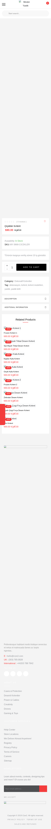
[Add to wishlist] (45, 221)
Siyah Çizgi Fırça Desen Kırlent (17, 410)
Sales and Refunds (25, 824)
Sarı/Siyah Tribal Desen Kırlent (16, 346)
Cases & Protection (13, 691)
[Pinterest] (3, 421)
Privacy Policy (10, 747)
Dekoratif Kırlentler (23, 281)
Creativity (8, 704)
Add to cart (31, 267)
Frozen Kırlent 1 (10, 333)
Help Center (9, 730)
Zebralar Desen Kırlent (13, 397)
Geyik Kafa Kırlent (11, 372)
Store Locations (11, 734)
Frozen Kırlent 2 (10, 384)
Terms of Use (34, 820)
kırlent (24, 285)
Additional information (16, 307)
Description (11, 299)
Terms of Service (11, 752)
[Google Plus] (3, 416)
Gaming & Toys (11, 713)
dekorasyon (14, 285)
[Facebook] (3, 412)
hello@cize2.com (15, 656)
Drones (7, 709)
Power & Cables (11, 700)
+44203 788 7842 (25, 663)
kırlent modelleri (35, 285)
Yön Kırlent (8, 423)
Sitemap (8, 761)
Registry (8, 743)
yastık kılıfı (16, 289)
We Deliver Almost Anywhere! (17, 738)
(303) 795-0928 (15, 660)
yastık (7, 289)
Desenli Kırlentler (12, 695)
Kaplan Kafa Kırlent (12, 359)
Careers (7, 756)
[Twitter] (3, 407)
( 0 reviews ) (21, 222)
